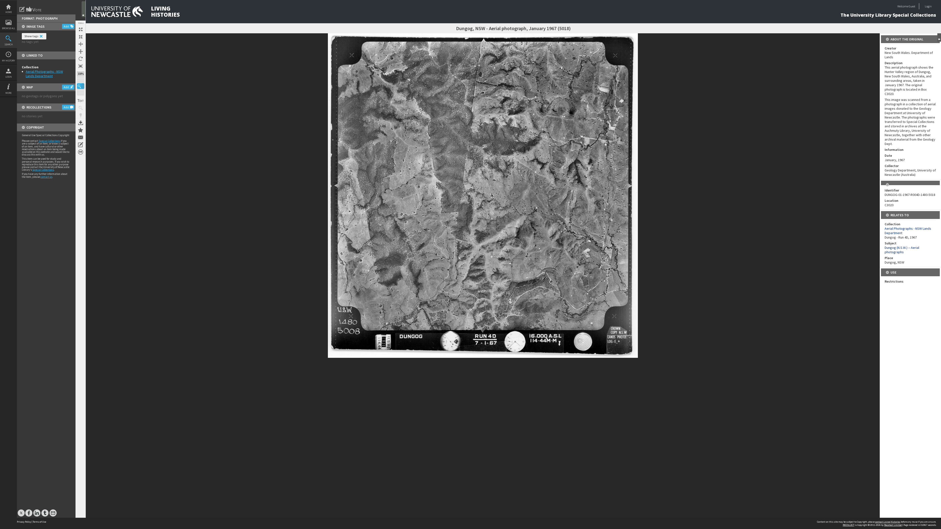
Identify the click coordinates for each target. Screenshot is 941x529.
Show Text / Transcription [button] (81, 100)
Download (81, 122)
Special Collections (49, 141)
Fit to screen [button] (81, 36)
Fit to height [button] (81, 51)
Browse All (8, 28)
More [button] (8, 93)
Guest (912, 6)
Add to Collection (81, 130)
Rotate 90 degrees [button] (81, 58)
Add (66, 26)
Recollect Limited (893, 525)
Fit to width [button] (81, 44)
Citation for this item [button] (81, 152)
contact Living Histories (887, 521)
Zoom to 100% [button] (81, 66)
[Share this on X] (21, 510)
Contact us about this (81, 137)
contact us (46, 177)
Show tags (31, 36)
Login (8, 76)
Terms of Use (39, 521)
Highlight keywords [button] (81, 115)
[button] (80, 86)
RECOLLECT (848, 525)
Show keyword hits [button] (81, 108)
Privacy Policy (24, 521)
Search (8, 44)
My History (8, 60)
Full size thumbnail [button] (81, 29)
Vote (34, 9)
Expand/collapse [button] (939, 37)
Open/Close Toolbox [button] (84, 9)
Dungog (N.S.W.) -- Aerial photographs (902, 249)
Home (8, 12)
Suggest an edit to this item (22, 9)
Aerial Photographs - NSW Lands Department (44, 73)
